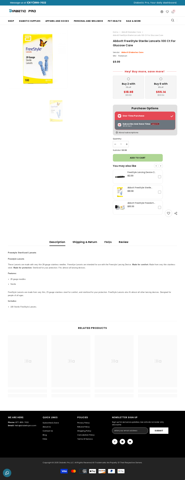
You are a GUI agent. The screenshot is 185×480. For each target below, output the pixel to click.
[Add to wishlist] (168, 213)
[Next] (161, 166)
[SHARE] (174, 213)
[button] (145, 132)
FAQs (108, 242)
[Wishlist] (167, 11)
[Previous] (156, 166)
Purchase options (145, 108)
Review (123, 242)
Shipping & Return (85, 242)
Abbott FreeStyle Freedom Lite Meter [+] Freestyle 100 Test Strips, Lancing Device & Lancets (141, 203)
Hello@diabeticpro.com (25, 425)
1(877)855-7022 (36, 2)
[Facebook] (115, 441)
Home (115, 32)
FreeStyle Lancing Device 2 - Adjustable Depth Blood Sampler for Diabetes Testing (140, 172)
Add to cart (138, 157)
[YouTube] (130, 441)
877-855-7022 (22, 422)
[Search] (174, 20)
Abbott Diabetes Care (131, 32)
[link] (27, 391)
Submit (159, 430)
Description (57, 242)
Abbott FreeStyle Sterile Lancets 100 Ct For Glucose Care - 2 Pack (141, 187)
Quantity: (117, 139)
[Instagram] (122, 441)
